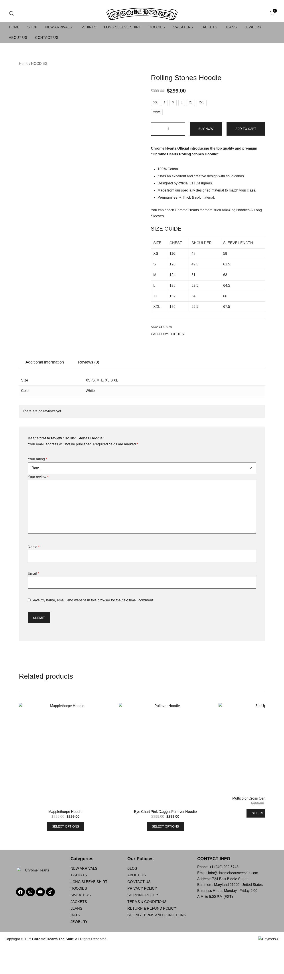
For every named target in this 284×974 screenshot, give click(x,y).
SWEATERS (183, 27)
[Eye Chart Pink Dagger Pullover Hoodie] (165, 756)
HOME (14, 27)
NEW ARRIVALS (58, 27)
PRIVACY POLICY (142, 888)
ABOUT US (18, 38)
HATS (75, 915)
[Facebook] (20, 891)
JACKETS (209, 27)
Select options (65, 826)
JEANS (231, 27)
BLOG (132, 868)
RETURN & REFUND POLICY (151, 908)
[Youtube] (40, 891)
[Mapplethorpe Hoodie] (65, 756)
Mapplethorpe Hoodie (65, 812)
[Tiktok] (50, 891)
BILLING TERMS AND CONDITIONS (156, 915)
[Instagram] (30, 891)
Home (23, 63)
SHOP (32, 27)
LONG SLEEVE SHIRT (122, 27)
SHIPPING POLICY (142, 895)
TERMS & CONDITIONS (147, 902)
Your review (38, 477)
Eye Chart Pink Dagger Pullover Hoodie (165, 812)
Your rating (37, 459)
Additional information (45, 362)
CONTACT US (46, 38)
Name (33, 547)
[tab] (45, 362)
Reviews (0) (88, 362)
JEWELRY (253, 27)
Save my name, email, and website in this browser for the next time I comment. (93, 600)
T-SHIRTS (88, 27)
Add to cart (245, 128)
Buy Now (205, 128)
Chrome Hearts (187, 210)
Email (33, 573)
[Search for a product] (11, 13)
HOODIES (157, 27)
